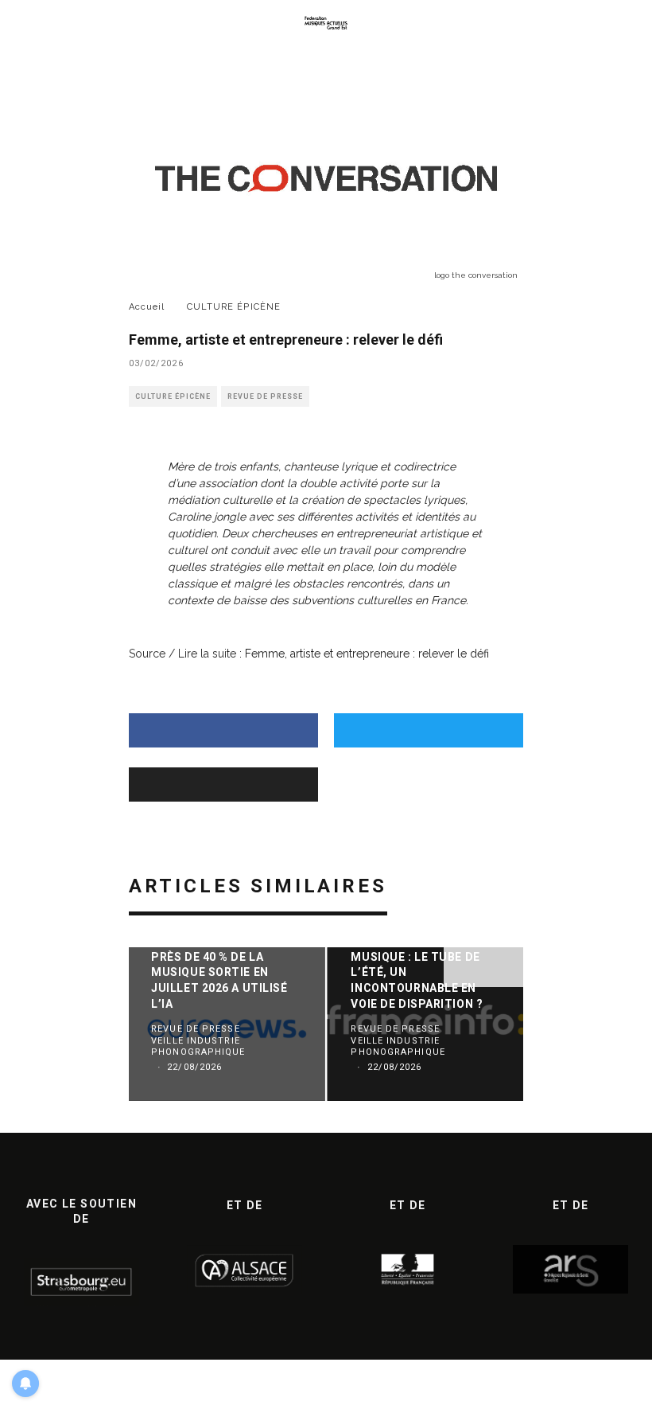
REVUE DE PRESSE (265, 396)
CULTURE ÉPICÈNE (173, 396)
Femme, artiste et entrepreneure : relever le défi (367, 653)
